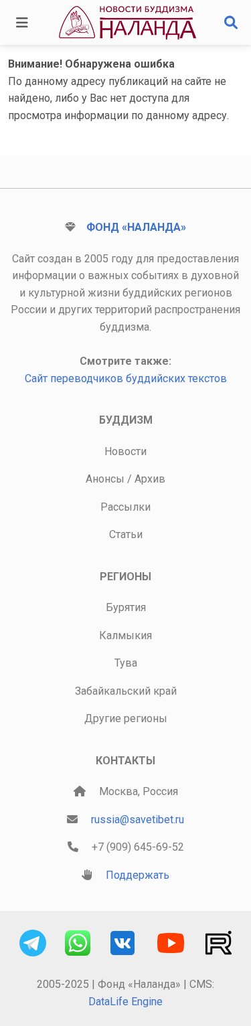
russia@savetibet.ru (137, 819)
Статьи (126, 534)
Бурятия (126, 607)
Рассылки (125, 507)
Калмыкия (125, 635)
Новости (125, 451)
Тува (125, 663)
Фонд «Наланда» (136, 227)
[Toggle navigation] (22, 22)
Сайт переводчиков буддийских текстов (126, 378)
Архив (150, 479)
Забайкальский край (126, 691)
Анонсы (105, 479)
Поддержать (137, 875)
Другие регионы (125, 718)
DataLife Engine (125, 1001)
